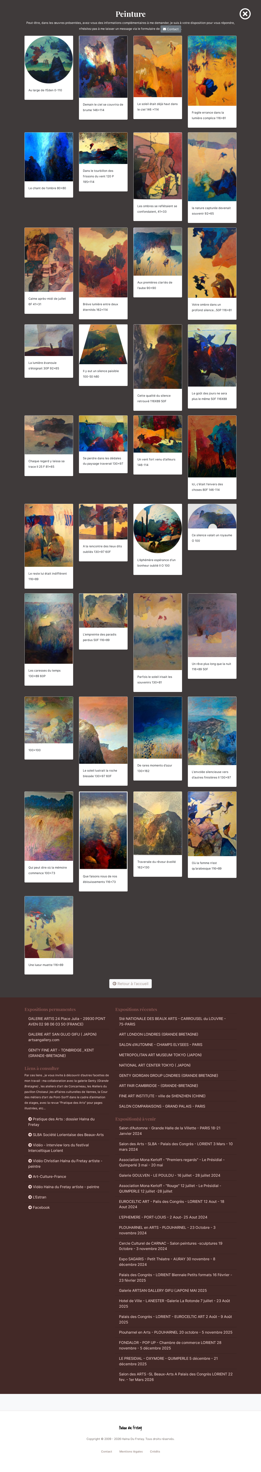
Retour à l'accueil (132, 983)
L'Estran (39, 1197)
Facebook (41, 1207)
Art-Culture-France (49, 1176)
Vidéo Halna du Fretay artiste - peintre (66, 1187)
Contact (172, 29)
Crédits (155, 1451)
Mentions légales (131, 1451)
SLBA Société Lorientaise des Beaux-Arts (68, 1134)
